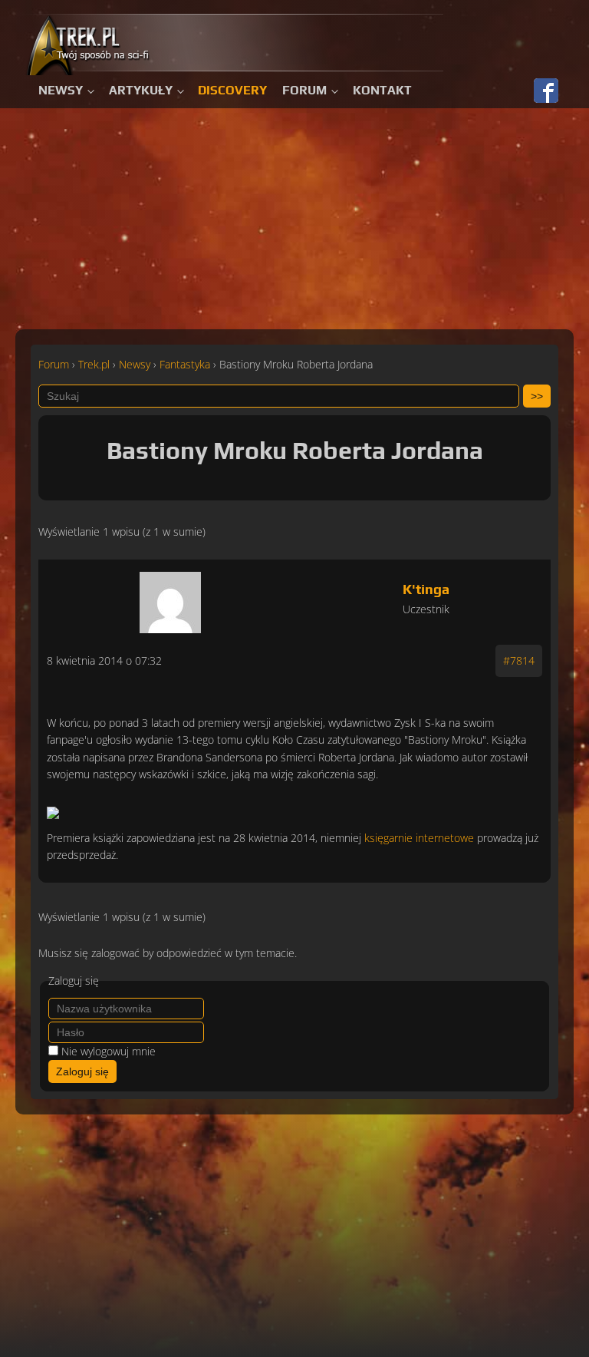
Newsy (60, 90)
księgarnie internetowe (419, 837)
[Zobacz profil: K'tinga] (170, 598)
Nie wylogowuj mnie (108, 1051)
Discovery (232, 90)
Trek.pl (94, 364)
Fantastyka (185, 364)
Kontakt (382, 90)
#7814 (519, 660)
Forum (304, 90)
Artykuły (141, 90)
